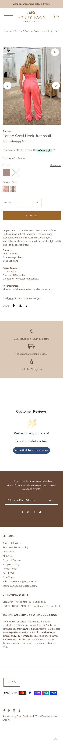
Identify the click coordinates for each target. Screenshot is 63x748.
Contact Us (8, 551)
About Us (7, 556)
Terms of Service (11, 543)
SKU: (5, 158)
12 (6, 172)
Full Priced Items (40, 339)
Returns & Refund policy (15, 547)
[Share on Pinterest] (27, 306)
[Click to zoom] (55, 52)
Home (8, 31)
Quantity (7, 202)
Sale (10, 298)
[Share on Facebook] (14, 306)
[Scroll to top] (55, 739)
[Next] (56, 86)
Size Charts (8, 577)
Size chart (55, 165)
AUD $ (12, 682)
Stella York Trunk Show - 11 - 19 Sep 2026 (24, 602)
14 (15, 172)
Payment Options (12, 560)
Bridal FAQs (9, 573)
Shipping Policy (11, 564)
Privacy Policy (10, 568)
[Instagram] (34, 512)
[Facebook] (22, 512)
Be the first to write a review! (31, 450)
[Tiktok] (40, 512)
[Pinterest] (28, 512)
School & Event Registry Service (20, 581)
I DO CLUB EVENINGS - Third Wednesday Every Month (32, 606)
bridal (21, 625)
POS (35, 716)
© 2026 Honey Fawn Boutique (17, 716)
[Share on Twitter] (20, 306)
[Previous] (7, 86)
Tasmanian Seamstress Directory (20, 586)
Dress (18, 31)
